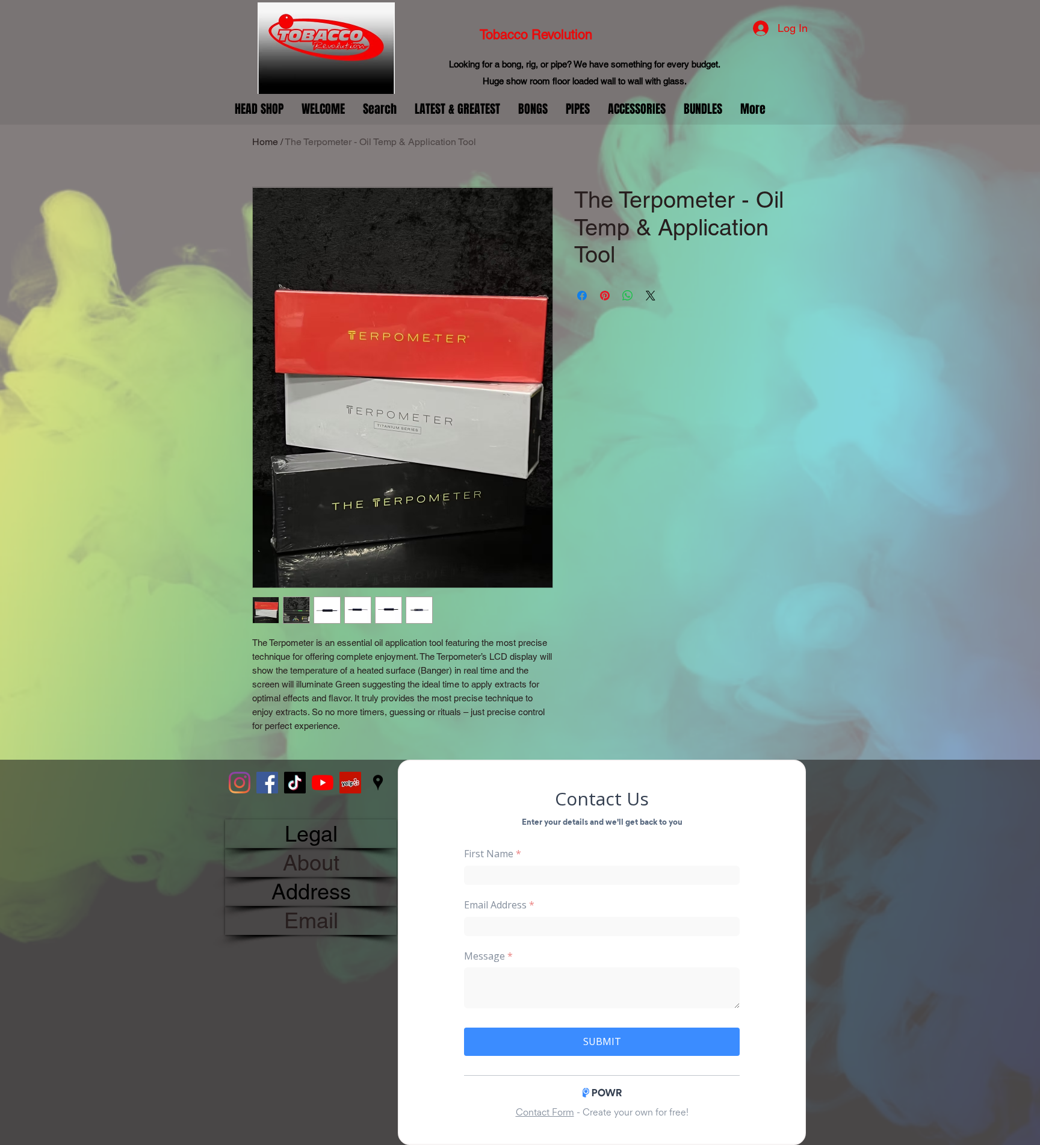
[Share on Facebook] (582, 295)
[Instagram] (239, 782)
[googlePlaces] (378, 782)
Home (265, 141)
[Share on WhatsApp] (628, 295)
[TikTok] (295, 782)
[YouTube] (322, 782)
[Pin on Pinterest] (605, 295)
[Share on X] (650, 295)
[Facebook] (267, 782)
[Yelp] (350, 782)
